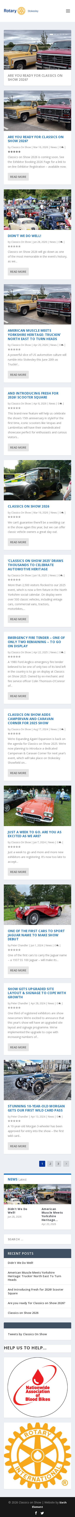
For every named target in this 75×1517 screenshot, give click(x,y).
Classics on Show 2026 (28, 506)
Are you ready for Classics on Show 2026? (35, 77)
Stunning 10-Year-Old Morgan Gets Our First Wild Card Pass (36, 1108)
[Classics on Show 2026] (37, 480)
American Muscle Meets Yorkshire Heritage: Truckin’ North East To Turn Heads (34, 334)
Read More (18, 177)
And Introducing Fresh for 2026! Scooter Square (33, 395)
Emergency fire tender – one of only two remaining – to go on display (36, 642)
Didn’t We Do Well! (24, 236)
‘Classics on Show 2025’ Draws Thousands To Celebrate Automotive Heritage (35, 565)
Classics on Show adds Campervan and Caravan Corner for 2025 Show (31, 718)
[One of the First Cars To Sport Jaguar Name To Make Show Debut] (37, 904)
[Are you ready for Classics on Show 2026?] (37, 111)
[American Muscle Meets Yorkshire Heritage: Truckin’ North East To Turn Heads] (37, 304)
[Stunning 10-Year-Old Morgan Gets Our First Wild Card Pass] (37, 1080)
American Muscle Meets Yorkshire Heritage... (52, 1214)
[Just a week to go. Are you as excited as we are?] (37, 806)
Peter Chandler (19, 945)
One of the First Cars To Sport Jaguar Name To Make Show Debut (36, 935)
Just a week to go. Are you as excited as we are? (35, 834)
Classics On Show (21, 147)
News (54, 147)
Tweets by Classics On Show (27, 1334)
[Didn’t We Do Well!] (37, 209)
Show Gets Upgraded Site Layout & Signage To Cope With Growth (37, 993)
